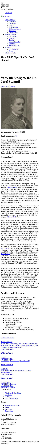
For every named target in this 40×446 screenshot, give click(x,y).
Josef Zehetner (6, 248)
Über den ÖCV (10, 20)
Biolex (11, 25)
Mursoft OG (13, 443)
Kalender (12, 38)
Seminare (12, 44)
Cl (16, 136)
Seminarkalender (14, 42)
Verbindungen (13, 27)
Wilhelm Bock (12, 217)
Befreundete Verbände (12, 405)
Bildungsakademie (15, 29)
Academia (12, 31)
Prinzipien (12, 21)
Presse (11, 51)
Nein (3, 5)
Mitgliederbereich (10, 53)
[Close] (2, 3)
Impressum (8, 409)
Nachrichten (13, 36)
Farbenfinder (13, 32)
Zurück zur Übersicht (8, 86)
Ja (7, 5)
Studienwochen (14, 45)
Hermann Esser (12, 187)
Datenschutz (9, 411)
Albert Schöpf (5, 254)
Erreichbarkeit (13, 49)
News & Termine (10, 34)
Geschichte (12, 23)
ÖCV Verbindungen (11, 398)
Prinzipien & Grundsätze (13, 393)
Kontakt (7, 47)
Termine (11, 40)
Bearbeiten (8, 13)
